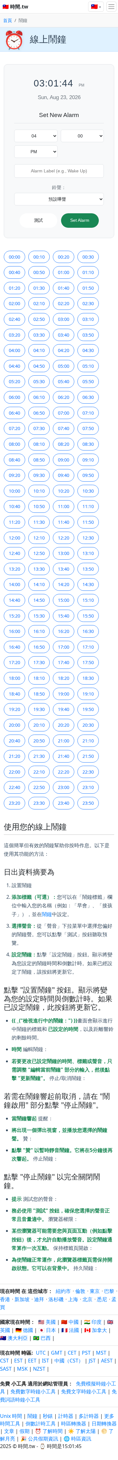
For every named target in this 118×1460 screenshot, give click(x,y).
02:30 (88, 303)
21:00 (63, 741)
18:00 (14, 678)
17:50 (88, 662)
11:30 (39, 522)
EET (32, 1360)
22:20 (63, 772)
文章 (9, 1431)
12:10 (39, 538)
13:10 (88, 553)
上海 (73, 1299)
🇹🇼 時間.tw (15, 6)
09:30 (39, 475)
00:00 (14, 257)
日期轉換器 (104, 1423)
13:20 (14, 569)
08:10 (39, 444)
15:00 (63, 600)
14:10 (39, 584)
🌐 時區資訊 (77, 1438)
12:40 (14, 553)
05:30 (39, 381)
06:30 (88, 397)
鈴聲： (59, 187)
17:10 (88, 647)
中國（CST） (68, 1360)
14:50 (39, 600)
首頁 (7, 20)
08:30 (88, 444)
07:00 (63, 413)
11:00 (63, 506)
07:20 (14, 428)
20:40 (14, 741)
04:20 (63, 350)
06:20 (63, 397)
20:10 (39, 725)
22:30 (88, 772)
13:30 (39, 569)
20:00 (14, 725)
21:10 (88, 741)
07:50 (88, 428)
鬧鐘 (47, 914)
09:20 (14, 475)
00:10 (39, 257)
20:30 (88, 725)
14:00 (14, 584)
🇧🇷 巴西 (42, 1337)
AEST (107, 1360)
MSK (22, 1368)
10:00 (14, 491)
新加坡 (22, 1299)
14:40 (14, 600)
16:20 (63, 631)
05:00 (63, 366)
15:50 (88, 616)
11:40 (63, 522)
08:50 (39, 460)
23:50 (88, 803)
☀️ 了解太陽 (82, 1431)
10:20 (63, 491)
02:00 (14, 303)
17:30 (39, 662)
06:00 (14, 397)
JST (92, 1360)
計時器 (65, 1415)
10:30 (88, 491)
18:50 (39, 694)
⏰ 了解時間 (49, 1431)
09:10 (88, 460)
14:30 (88, 584)
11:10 (88, 506)
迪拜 (39, 1299)
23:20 (14, 803)
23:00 (63, 787)
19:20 (14, 709)
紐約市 (63, 1291)
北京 (87, 1299)
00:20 (63, 257)
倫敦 (80, 1291)
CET (72, 1352)
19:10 (88, 694)
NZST (39, 1368)
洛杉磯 (56, 1299)
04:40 (14, 366)
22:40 (14, 787)
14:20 (63, 584)
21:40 (63, 756)
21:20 (14, 756)
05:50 (88, 381)
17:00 (63, 647)
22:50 (39, 787)
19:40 (63, 709)
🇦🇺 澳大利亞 (14, 1337)
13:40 (63, 569)
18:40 (14, 694)
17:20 (14, 662)
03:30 (39, 335)
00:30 (88, 257)
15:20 (14, 616)
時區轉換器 (74, 1423)
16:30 (88, 631)
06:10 (39, 397)
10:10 (39, 491)
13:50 (88, 569)
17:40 (63, 662)
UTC (41, 1352)
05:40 (63, 381)
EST (18, 1360)
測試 (38, 220)
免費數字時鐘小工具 (33, 1391)
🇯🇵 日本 (47, 1330)
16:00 (14, 631)
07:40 (63, 428)
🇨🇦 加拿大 (95, 1330)
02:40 (14, 319)
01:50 (88, 288)
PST (86, 1352)
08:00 (14, 444)
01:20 (14, 288)
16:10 (39, 631)
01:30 (39, 288)
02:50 (39, 319)
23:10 (88, 787)
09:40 (63, 475)
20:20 (63, 725)
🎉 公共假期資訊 (39, 1438)
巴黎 (109, 1291)
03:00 (63, 319)
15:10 (88, 600)
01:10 (88, 272)
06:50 (39, 413)
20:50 (39, 741)
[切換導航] (111, 7)
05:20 (14, 381)
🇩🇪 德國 (24, 1330)
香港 (5, 1299)
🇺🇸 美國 (47, 1321)
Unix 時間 (11, 1415)
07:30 (39, 428)
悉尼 (102, 1299)
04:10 (39, 350)
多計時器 (89, 1415)
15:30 (39, 616)
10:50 (39, 506)
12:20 (63, 538)
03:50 (88, 335)
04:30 (88, 350)
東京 (95, 1291)
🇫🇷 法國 (70, 1330)
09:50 (88, 475)
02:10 (39, 303)
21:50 (88, 756)
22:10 (39, 772)
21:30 (39, 756)
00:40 (14, 272)
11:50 (88, 522)
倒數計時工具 (41, 1423)
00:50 (39, 272)
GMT (56, 1352)
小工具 (18, 1383)
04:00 (14, 350)
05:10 (88, 366)
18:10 (39, 678)
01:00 (63, 272)
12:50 (39, 553)
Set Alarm (79, 220)
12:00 (14, 538)
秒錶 (48, 1415)
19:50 (88, 709)
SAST (6, 1368)
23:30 (39, 803)
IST (45, 1360)
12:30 (88, 538)
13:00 (63, 553)
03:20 (14, 335)
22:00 (14, 772)
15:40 (63, 616)
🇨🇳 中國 (70, 1321)
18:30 (88, 678)
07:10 (88, 413)
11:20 (14, 522)
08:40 (14, 460)
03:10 (88, 319)
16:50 (39, 647)
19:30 (39, 709)
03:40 (63, 335)
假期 (25, 1431)
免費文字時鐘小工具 (83, 1391)
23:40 (63, 803)
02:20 (63, 303)
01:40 (63, 288)
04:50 (39, 366)
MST (101, 1352)
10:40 (14, 506)
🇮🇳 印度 (93, 1321)
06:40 (14, 413)
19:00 (63, 694)
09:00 (63, 460)
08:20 (63, 444)
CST (4, 1360)
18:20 (63, 678)
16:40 (14, 647)
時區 (26, 1352)
